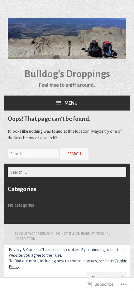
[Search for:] (34, 153)
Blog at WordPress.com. (34, 233)
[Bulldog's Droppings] (67, 57)
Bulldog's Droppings (67, 74)
